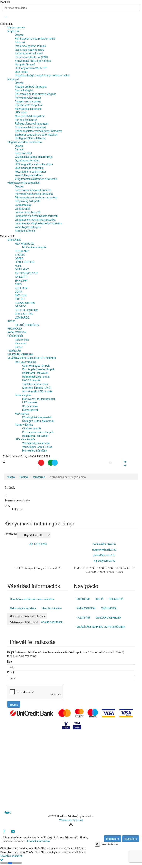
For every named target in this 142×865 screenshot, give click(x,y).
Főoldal (24, 477)
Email (10, 672)
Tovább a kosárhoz (11, 856)
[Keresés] (5, 17)
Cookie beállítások (51, 622)
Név (9, 661)
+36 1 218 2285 (37, 544)
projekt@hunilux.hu (104, 555)
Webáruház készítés (71, 820)
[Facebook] (4, 831)
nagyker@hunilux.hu (104, 549)
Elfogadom (112, 838)
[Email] (13, 831)
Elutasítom (130, 838)
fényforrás (39, 477)
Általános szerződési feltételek (27, 616)
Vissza (11, 477)
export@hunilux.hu (104, 560)
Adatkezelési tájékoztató (24, 622)
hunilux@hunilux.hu (104, 544)
